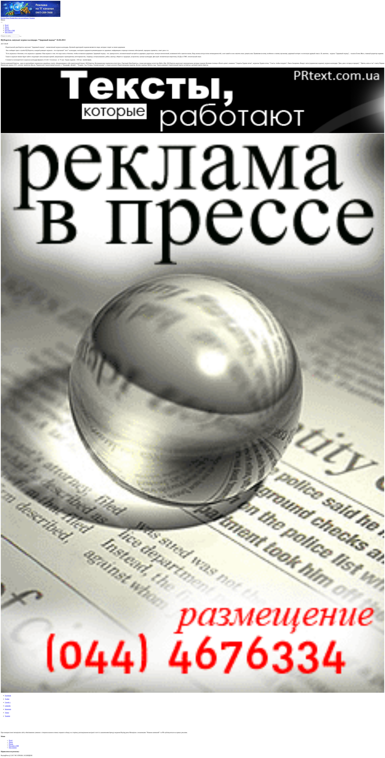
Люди (7, 27)
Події (6, 25)
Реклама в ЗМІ (10, 30)
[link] (194, 696)
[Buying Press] (12, 729)
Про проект (9, 32)
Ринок (7, 29)
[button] (20, 36)
